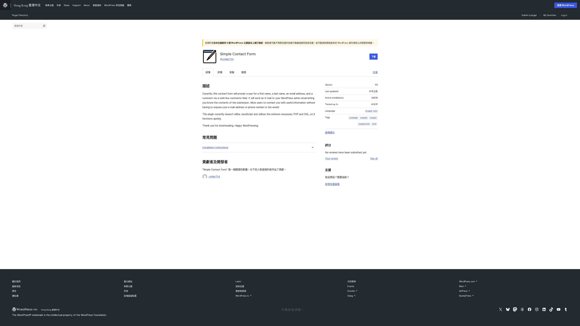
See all (374, 158)
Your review (331, 158)
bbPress (464, 291)
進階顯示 (330, 132)
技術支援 (240, 286)
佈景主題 (128, 286)
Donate (352, 291)
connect (363, 118)
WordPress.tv (244, 295)
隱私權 (15, 295)
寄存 (14, 291)
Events (350, 286)
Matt (462, 286)
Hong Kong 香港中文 (50, 309)
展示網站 (128, 281)
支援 (375, 72)
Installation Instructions (215, 147)
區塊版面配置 (130, 295)
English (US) (372, 111)
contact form (364, 124)
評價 (220, 72)
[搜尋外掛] (44, 26)
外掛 (126, 291)
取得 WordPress (565, 5)
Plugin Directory (20, 15)
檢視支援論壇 (332, 184)
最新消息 (16, 286)
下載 (373, 56)
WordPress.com (468, 281)
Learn (238, 281)
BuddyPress (466, 295)
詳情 (208, 72)
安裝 (231, 72)
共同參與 (351, 281)
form (374, 124)
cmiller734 (228, 59)
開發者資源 (241, 291)
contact (373, 118)
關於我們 (16, 281)
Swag (351, 295)
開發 (243, 72)
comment (353, 118)
